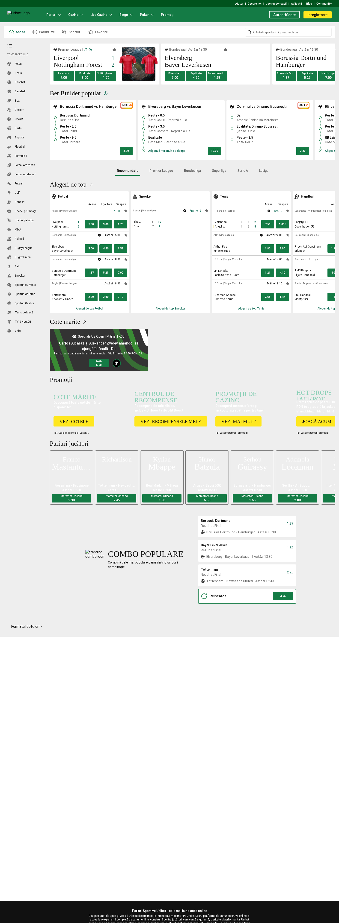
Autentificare (284, 15)
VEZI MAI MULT (238, 421)
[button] (64, 76)
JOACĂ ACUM (316, 421)
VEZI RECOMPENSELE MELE (170, 421)
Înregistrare (317, 15)
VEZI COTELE (73, 421)
